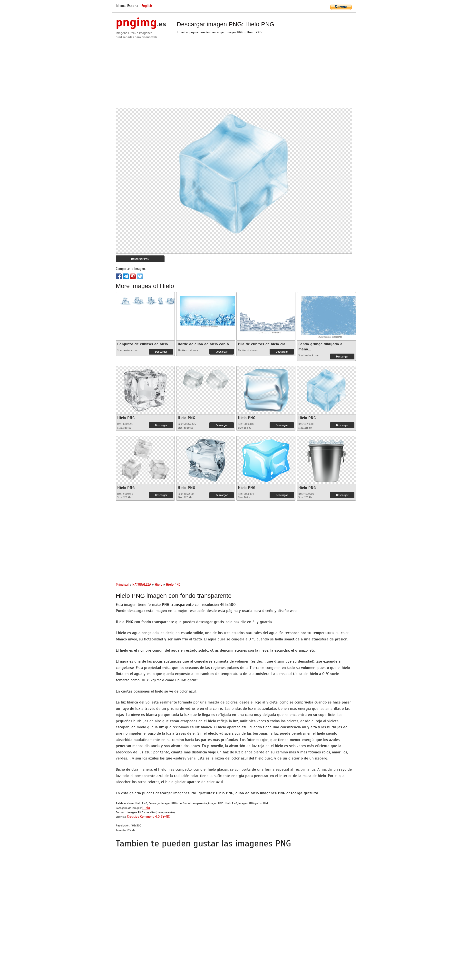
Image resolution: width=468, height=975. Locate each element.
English (146, 6)
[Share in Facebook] (119, 276)
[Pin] (133, 276)
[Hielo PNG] (145, 389)
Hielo (146, 808)
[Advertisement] (234, 73)
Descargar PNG (140, 259)
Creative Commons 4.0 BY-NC (148, 817)
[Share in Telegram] (126, 276)
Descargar (161, 351)
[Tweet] (140, 276)
